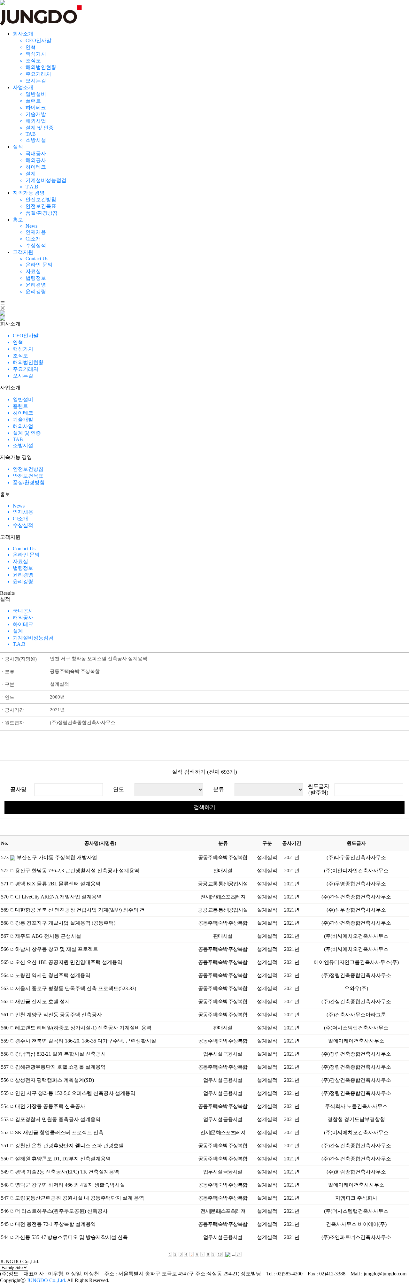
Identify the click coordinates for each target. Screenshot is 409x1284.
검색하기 (204, 807)
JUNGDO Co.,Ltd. (46, 1280)
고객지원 (23, 252)
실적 (18, 146)
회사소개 (23, 33)
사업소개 (23, 87)
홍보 (18, 219)
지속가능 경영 (29, 192)
